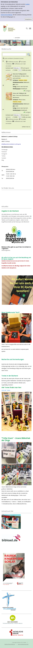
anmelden (17, 37)
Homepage (5, 149)
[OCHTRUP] (8, 28)
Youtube (4, 158)
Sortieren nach (9, 68)
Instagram (4, 154)
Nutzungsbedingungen (23, 644)
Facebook (4, 151)
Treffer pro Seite (26, 70)
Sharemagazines (6, 250)
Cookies (27, 4)
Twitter (4, 156)
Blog (3, 160)
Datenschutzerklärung (6, 14)
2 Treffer (15, 70)
